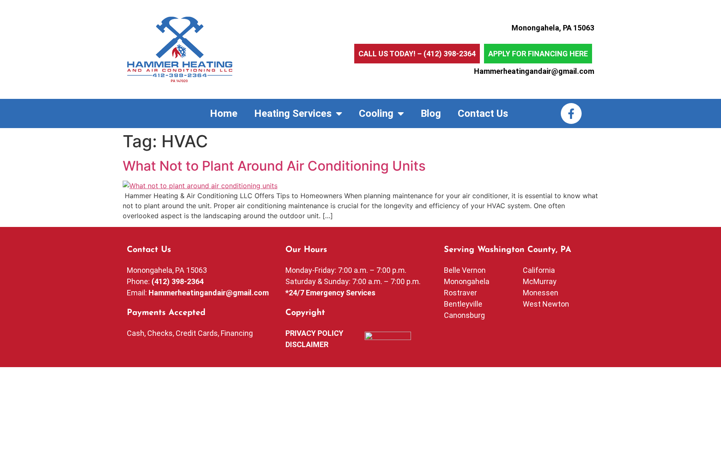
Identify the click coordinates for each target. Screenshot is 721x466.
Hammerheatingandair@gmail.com (534, 71)
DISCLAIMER (306, 344)
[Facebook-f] (571, 113)
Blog (431, 113)
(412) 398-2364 (450, 53)
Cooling (376, 113)
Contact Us (483, 113)
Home (223, 113)
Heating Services (293, 113)
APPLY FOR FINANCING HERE (538, 53)
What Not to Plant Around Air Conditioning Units (274, 166)
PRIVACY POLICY (314, 333)
